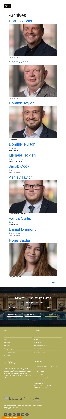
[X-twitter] (10, 414)
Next (54, 282)
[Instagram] (18, 414)
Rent (28, 302)
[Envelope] (27, 414)
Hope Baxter (19, 240)
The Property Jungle (14, 407)
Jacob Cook (19, 166)
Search (51, 314)
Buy (23, 302)
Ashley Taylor (20, 177)
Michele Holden (22, 155)
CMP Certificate (8, 405)
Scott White (19, 62)
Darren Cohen (21, 21)
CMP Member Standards (21, 405)
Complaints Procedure (35, 405)
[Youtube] (22, 414)
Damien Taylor (21, 103)
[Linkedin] (14, 414)
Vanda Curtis (20, 218)
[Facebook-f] (5, 414)
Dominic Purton (22, 144)
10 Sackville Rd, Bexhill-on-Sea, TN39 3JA (46, 366)
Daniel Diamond (23, 229)
